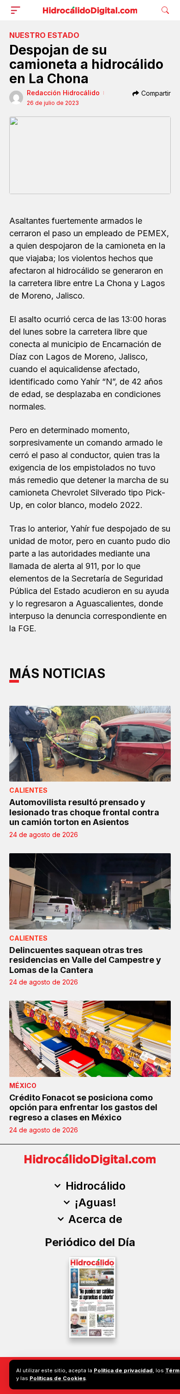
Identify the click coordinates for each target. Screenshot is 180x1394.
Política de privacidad (123, 1370)
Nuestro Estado (44, 35)
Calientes (28, 790)
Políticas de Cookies (58, 1378)
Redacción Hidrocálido (63, 93)
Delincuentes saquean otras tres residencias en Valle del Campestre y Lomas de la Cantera (85, 960)
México (22, 1085)
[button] (17, 10)
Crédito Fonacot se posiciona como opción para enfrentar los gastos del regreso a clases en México (83, 1107)
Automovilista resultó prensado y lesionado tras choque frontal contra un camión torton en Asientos (84, 812)
